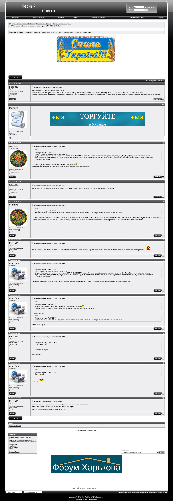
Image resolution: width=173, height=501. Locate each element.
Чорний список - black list (43, 23)
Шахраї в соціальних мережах (62, 23)
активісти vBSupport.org (90, 499)
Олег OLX (14, 263)
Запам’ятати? (150, 7)
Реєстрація (15, 17)
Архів (160, 492)
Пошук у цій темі (158, 80)
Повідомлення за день (136, 17)
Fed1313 (13, 87)
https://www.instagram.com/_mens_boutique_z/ (48, 90)
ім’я (130, 7)
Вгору (165, 492)
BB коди (11, 444)
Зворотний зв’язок (125, 492)
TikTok (76, 17)
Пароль (131, 9)
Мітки (10, 423)
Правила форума (38, 17)
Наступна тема (92, 430)
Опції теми (148, 80)
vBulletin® (86, 496)
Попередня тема (81, 430)
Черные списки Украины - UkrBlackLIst (23, 23)
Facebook (61, 17)
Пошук (161, 17)
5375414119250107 (15, 426)
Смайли (11, 446)
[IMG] (11, 447)
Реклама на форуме (98, 17)
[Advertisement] (86, 70)
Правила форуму (14, 452)
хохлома (13, 146)
